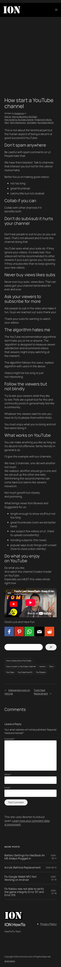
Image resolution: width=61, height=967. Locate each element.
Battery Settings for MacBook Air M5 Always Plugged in (24, 857)
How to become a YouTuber (24, 116)
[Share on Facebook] (9, 635)
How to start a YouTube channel (18, 119)
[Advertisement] (30, 57)
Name (7, 774)
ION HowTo (14, 924)
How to (7, 116)
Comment (9, 738)
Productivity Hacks (43, 119)
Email (7, 787)
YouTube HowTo (25, 672)
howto (42, 666)
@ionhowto (9, 961)
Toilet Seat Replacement (41, 692)
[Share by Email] (39, 635)
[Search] (51, 647)
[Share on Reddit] (49, 635)
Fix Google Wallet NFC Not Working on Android (20, 878)
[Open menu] (56, 10)
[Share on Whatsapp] (29, 635)
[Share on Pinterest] (19, 635)
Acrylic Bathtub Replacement (22, 867)
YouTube (10, 672)
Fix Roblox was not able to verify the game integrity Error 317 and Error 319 (24, 891)
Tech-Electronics (18, 122)
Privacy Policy (48, 924)
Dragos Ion (19, 113)
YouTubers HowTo (45, 122)
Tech (6, 122)
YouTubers (31, 122)
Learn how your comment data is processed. (27, 823)
